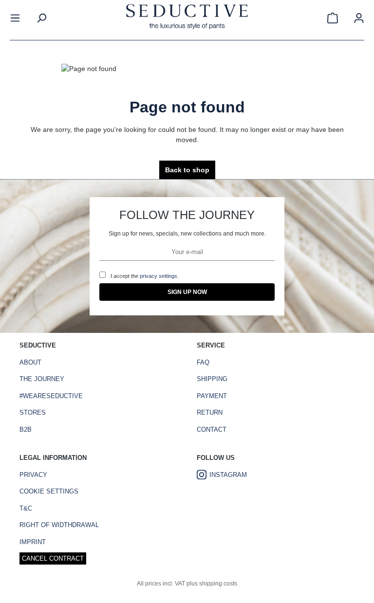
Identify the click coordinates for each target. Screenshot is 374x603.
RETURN (210, 412)
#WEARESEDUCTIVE (51, 396)
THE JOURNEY (41, 379)
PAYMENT (212, 396)
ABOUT (30, 362)
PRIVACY (33, 474)
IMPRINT (32, 542)
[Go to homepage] (187, 18)
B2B (25, 429)
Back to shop (187, 170)
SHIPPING (212, 379)
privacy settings (158, 276)
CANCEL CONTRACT (53, 558)
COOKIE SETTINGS (48, 491)
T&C (25, 508)
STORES (32, 412)
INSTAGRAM (228, 474)
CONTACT (211, 429)
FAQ (203, 362)
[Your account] (359, 18)
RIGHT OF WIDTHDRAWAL (59, 525)
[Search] (41, 18)
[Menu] (15, 18)
